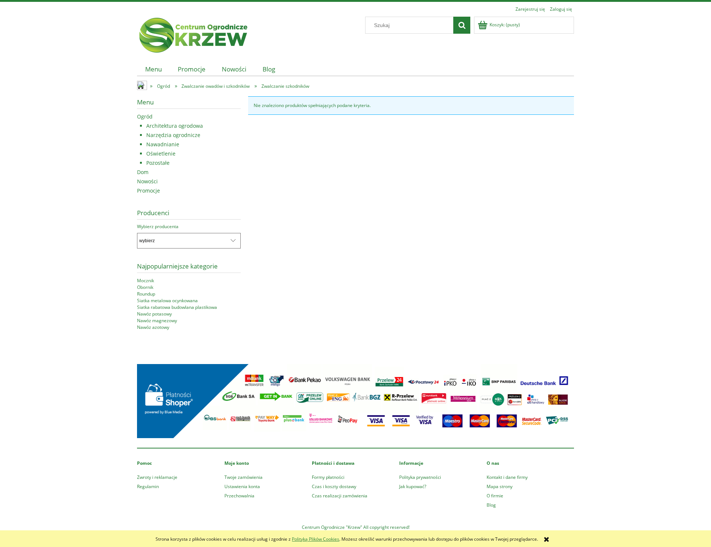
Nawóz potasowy (154, 314)
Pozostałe (158, 162)
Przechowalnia (239, 496)
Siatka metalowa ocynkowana (167, 300)
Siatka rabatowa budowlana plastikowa (177, 307)
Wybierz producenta (157, 226)
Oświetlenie (161, 153)
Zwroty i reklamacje (157, 477)
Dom (142, 172)
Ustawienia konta (242, 486)
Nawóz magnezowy (157, 320)
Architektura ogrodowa (174, 125)
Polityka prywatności (420, 477)
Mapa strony (500, 486)
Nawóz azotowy (153, 327)
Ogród (145, 116)
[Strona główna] (192, 34)
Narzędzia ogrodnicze (173, 135)
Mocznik (145, 280)
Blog (491, 505)
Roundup (146, 294)
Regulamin (148, 486)
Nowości (147, 181)
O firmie (495, 496)
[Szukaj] (461, 25)
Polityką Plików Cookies (315, 539)
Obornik (145, 287)
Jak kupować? (412, 486)
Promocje (148, 190)
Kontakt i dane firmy (507, 477)
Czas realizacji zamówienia (339, 496)
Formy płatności (328, 477)
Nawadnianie (162, 144)
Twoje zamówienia (243, 477)
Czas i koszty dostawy (334, 486)
